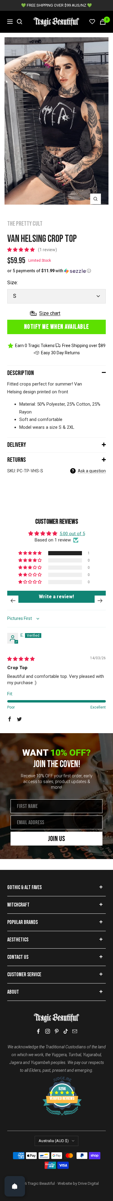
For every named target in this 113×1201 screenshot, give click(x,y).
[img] (21, 659)
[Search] (19, 21)
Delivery (16, 445)
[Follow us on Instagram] (47, 1031)
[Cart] (103, 22)
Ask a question (92, 470)
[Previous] (12, 601)
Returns (16, 460)
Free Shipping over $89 (83, 345)
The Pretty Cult (24, 223)
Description (20, 373)
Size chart (49, 313)
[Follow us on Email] (74, 1031)
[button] (21, 249)
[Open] (15, 1186)
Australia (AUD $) (54, 1141)
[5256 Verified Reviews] (56, 1079)
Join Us (56, 838)
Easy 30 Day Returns (60, 352)
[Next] (100, 601)
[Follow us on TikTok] (65, 1031)
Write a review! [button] (56, 596)
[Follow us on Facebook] (38, 1031)
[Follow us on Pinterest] (56, 1031)
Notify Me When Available (56, 327)
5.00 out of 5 (72, 533)
